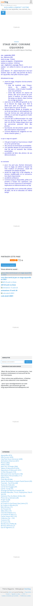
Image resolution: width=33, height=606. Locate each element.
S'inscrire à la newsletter (8, 265)
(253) (10, 468)
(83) (16, 481)
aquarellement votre (16, 7)
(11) (8, 513)
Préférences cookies (25, 596)
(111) (11, 476)
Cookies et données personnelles (10, 596)
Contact (8, 594)
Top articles (28, 592)
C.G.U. (24, 594)
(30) (13, 496)
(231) (11, 470)
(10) (9, 516)
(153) (8, 472)
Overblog (27, 589)
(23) (9, 505)
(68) (9, 483)
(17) (6, 507)
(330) (5, 465)
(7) (8, 526)
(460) (5, 463)
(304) (9, 466)
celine (9, 592)
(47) (9, 487)
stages (16, 41)
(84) (6, 479)
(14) (6, 509)
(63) (7, 485)
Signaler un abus (16, 594)
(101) (5, 478)
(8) (8, 524)
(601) (10, 461)
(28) (10, 498)
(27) (5, 502)
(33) (16, 493)
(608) (11, 459)
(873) (6, 455)
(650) (7, 457)
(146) (12, 474)
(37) (7, 489)
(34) (12, 490)
